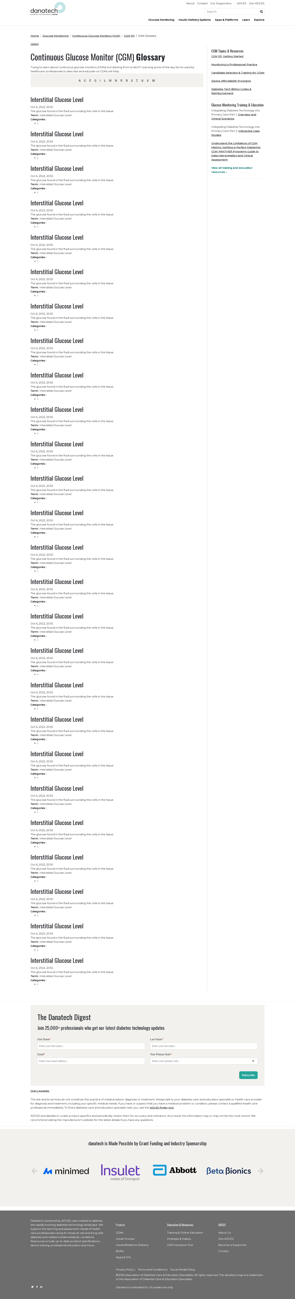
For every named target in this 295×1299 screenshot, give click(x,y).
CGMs (119, 1232)
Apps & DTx (123, 1257)
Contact (202, 3)
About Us (224, 1232)
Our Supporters (220, 3)
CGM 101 (129, 35)
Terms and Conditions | (153, 1269)
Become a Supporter (232, 1245)
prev (35, 1171)
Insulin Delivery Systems (195, 19)
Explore (259, 19)
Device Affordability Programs (231, 81)
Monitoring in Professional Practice (234, 64)
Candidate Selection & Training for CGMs (237, 72)
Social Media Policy (182, 1269)
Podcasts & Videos (179, 1238)
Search (261, 12)
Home (35, 35)
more (90, 1245)
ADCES (241, 3)
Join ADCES (256, 3)
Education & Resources (180, 1224)
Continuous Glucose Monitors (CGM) (96, 35)
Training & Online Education (185, 1232)
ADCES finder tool (162, 1107)
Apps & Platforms (226, 19)
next (260, 1171)
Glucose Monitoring (161, 19)
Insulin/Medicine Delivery (132, 1245)
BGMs (120, 1251)
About (190, 3)
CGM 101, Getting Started (227, 56)
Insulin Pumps (125, 1238)
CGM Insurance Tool (180, 1245)
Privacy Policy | (125, 1269)
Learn (246, 19)
